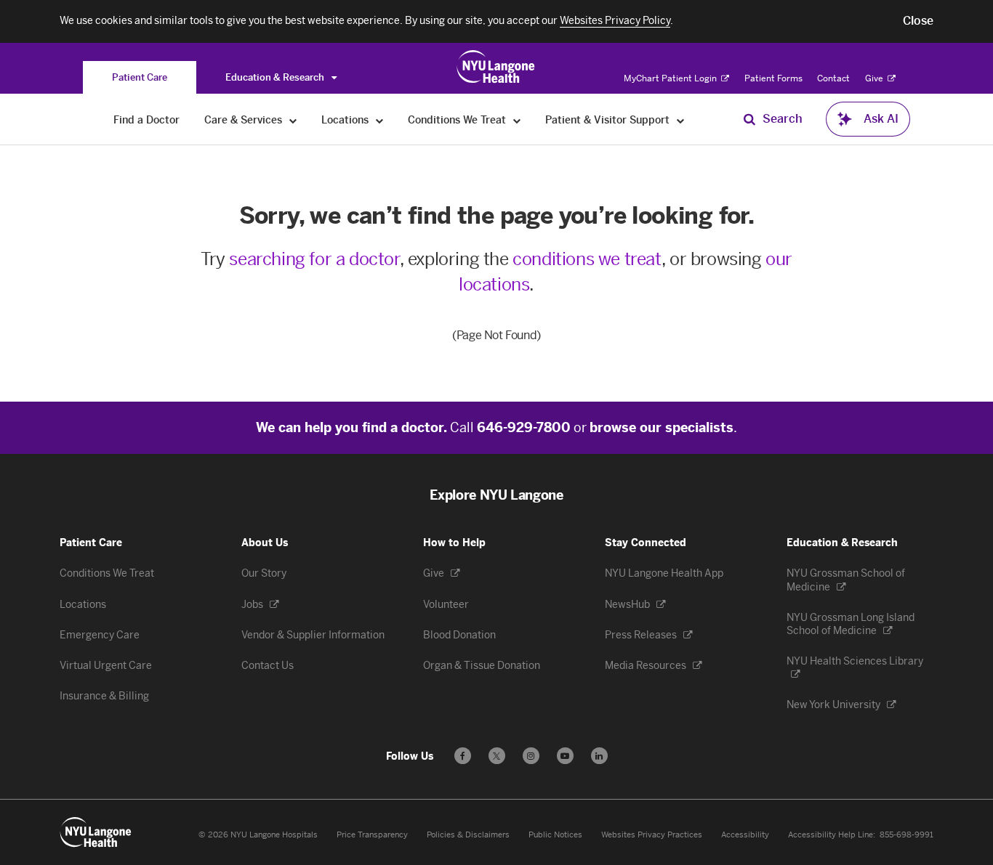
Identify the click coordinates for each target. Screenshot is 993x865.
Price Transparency (372, 835)
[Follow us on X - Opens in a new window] (497, 755)
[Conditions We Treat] (517, 120)
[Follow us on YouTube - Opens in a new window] (565, 755)
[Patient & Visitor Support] (681, 120)
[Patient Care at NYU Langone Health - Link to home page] (496, 66)
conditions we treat (586, 258)
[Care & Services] (293, 120)
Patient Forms (773, 78)
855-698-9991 (906, 835)
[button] (918, 21)
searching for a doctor (314, 258)
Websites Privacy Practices (651, 835)
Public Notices (555, 835)
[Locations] (380, 120)
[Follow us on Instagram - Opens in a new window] (531, 755)
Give (875, 78)
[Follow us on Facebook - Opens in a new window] (462, 755)
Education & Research (275, 77)
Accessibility (745, 835)
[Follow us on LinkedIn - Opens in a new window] (599, 755)
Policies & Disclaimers (468, 835)
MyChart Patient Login (671, 78)
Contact (833, 78)
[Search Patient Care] (749, 119)
